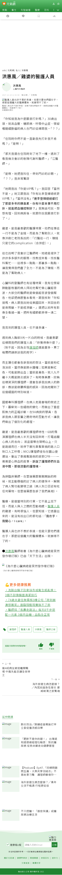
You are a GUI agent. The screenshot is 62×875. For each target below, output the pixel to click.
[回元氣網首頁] (11, 3)
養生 (14, 10)
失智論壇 (26, 10)
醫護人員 (54, 506)
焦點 (4, 10)
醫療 (37, 10)
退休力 (55, 858)
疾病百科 (45, 858)
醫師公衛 (51, 629)
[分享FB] (8, 15)
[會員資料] (53, 4)
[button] (58, 10)
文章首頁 (25, 863)
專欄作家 (36, 863)
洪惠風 (9, 551)
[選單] (58, 4)
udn (4, 70)
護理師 (33, 347)
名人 (18, 70)
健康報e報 (15, 844)
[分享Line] (23, 15)
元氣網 (11, 70)
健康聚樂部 (22, 858)
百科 (46, 10)
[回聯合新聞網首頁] (4, 4)
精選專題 (34, 858)
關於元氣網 (9, 858)
